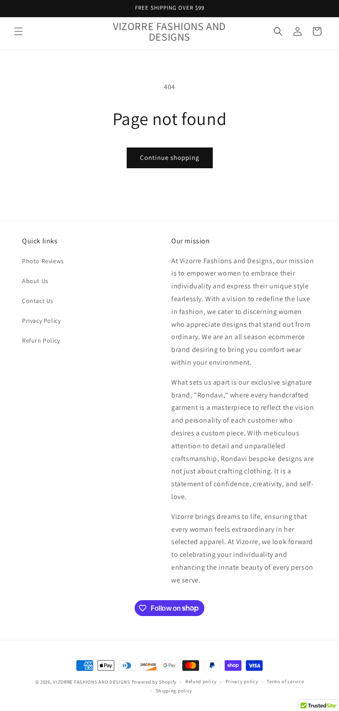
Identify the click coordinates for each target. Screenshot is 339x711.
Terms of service (285, 681)
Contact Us (37, 301)
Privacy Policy (41, 321)
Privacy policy (242, 681)
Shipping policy (174, 691)
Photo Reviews (43, 261)
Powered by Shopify (154, 682)
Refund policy (201, 681)
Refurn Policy (41, 340)
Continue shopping (170, 157)
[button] (18, 31)
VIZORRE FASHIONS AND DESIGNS (91, 682)
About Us (35, 281)
